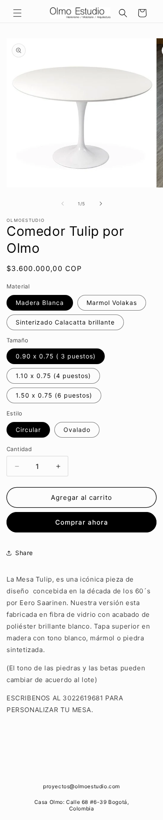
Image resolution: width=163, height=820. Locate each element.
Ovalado (76, 429)
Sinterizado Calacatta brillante (65, 322)
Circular (28, 429)
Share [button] (24, 552)
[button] (17, 13)
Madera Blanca (40, 302)
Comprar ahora (81, 522)
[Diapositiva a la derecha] (100, 203)
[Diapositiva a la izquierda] (62, 203)
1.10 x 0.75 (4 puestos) (53, 375)
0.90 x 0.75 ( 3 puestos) (56, 356)
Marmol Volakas (111, 302)
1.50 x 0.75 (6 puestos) (54, 395)
